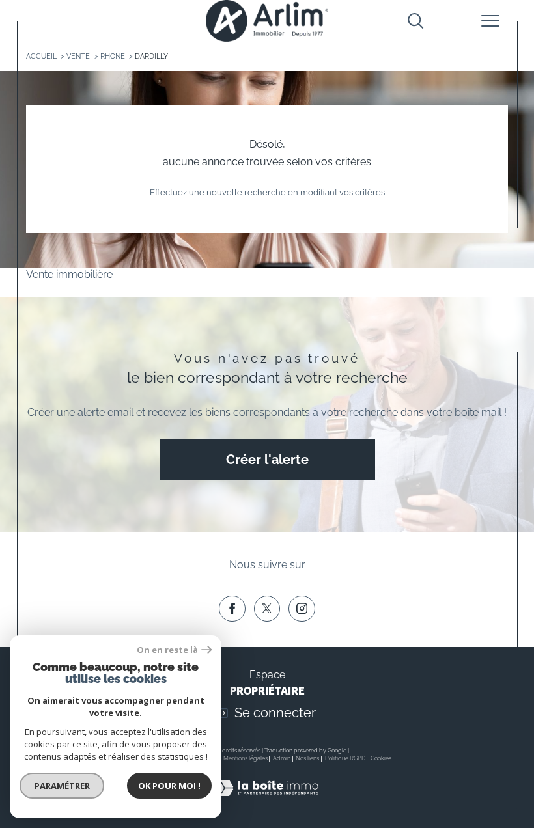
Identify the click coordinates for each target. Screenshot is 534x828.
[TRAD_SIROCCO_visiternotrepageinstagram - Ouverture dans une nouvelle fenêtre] (301, 609)
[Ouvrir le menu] (490, 21)
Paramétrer (62, 786)
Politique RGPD (345, 758)
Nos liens (307, 758)
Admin (281, 758)
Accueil (41, 56)
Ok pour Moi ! (169, 786)
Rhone (112, 56)
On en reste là (167, 650)
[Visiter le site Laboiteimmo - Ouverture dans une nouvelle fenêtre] (267, 802)
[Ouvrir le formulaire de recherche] (415, 20)
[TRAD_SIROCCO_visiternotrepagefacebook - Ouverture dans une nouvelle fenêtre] (232, 609)
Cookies (381, 758)
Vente (78, 56)
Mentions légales (245, 758)
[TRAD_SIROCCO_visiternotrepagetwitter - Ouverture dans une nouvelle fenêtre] (267, 609)
